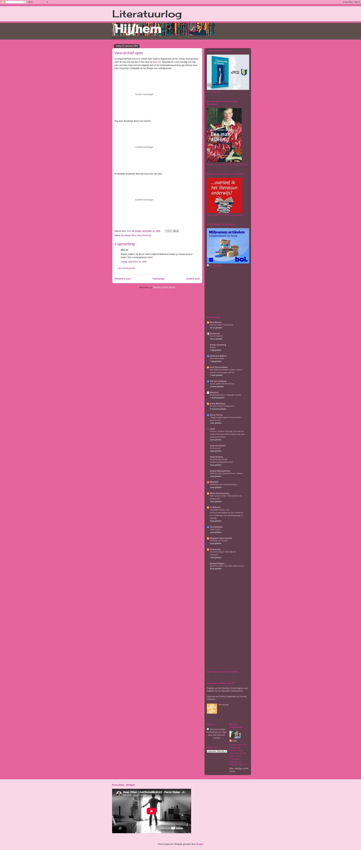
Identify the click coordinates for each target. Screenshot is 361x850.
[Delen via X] (172, 231)
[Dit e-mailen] (166, 231)
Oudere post (193, 279)
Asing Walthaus (217, 404)
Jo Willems (215, 507)
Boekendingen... (218, 563)
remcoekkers (216, 527)
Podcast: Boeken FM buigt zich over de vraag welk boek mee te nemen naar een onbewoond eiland (227, 434)
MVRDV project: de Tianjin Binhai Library (227, 566)
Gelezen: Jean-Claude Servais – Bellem (226, 473)
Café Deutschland (218, 367)
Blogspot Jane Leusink (221, 538)
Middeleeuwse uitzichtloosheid (223, 485)
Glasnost (214, 392)
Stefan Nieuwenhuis (220, 471)
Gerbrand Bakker (218, 356)
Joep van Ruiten (218, 446)
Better (213, 347)
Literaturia (215, 549)
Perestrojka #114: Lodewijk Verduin (225, 395)
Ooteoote (215, 334)
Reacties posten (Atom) (164, 287)
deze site (157, 62)
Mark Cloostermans (219, 493)
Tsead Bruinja (216, 457)
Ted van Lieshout (218, 381)
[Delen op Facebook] (174, 231)
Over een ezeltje (217, 358)
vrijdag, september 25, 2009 (133, 262)
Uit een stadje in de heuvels (221, 325)
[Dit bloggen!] (169, 231)
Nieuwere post (123, 279)
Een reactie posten (126, 268)
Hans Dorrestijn (144, 235)
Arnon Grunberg (218, 345)
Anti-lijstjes (224, 705)
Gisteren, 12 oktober (219, 541)
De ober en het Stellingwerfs (222, 406)
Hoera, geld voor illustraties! (222, 384)
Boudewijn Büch (128, 235)
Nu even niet (215, 448)
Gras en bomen (216, 336)
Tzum (212, 429)
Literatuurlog (147, 14)
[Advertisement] (224, 291)
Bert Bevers (216, 322)
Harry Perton (216, 415)
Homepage (158, 279)
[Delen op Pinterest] (177, 231)
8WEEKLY (214, 482)
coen (129, 231)
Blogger (199, 844)
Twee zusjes (215, 529)
